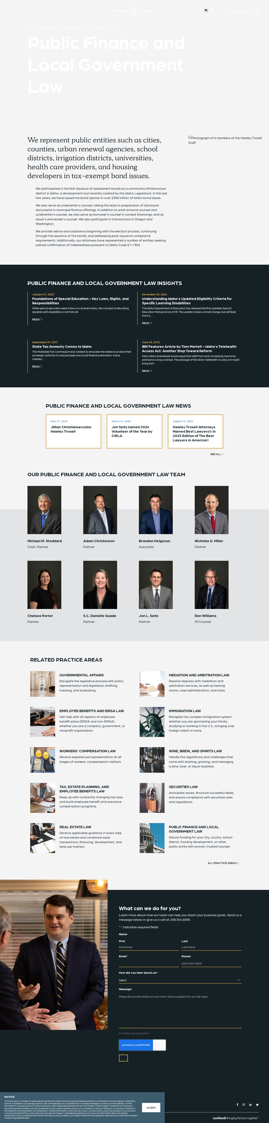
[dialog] (82, 1107)
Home (31, 28)
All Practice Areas (222, 863)
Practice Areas (47, 28)
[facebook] (237, 1104)
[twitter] (257, 1104)
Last (185, 941)
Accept (151, 1107)
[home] (134, 11)
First (122, 941)
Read (36, 319)
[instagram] (243, 1104)
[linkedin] (250, 1104)
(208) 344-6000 (237, 11)
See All (215, 454)
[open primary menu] (257, 11)
